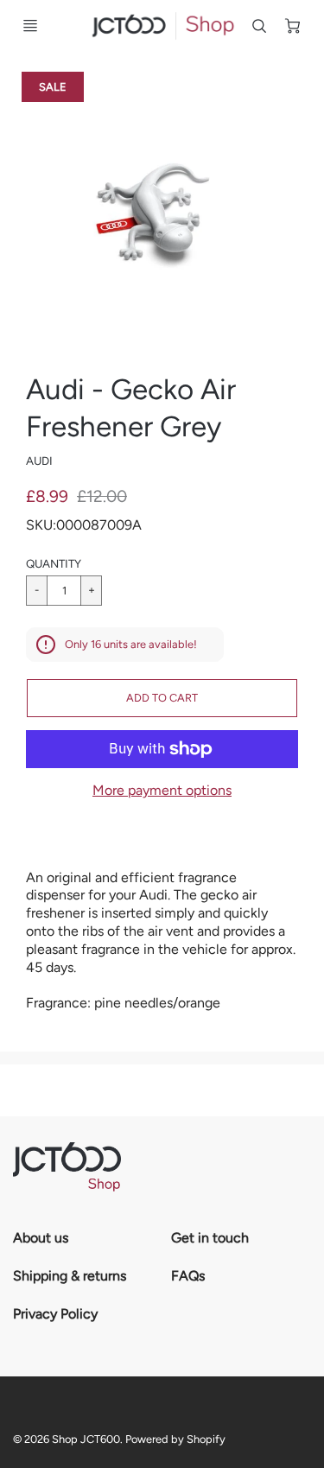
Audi (39, 460)
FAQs (188, 1276)
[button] (162, 698)
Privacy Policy (55, 1314)
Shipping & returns (69, 1276)
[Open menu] (30, 26)
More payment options (162, 790)
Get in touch (210, 1238)
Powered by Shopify (175, 1439)
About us (40, 1238)
